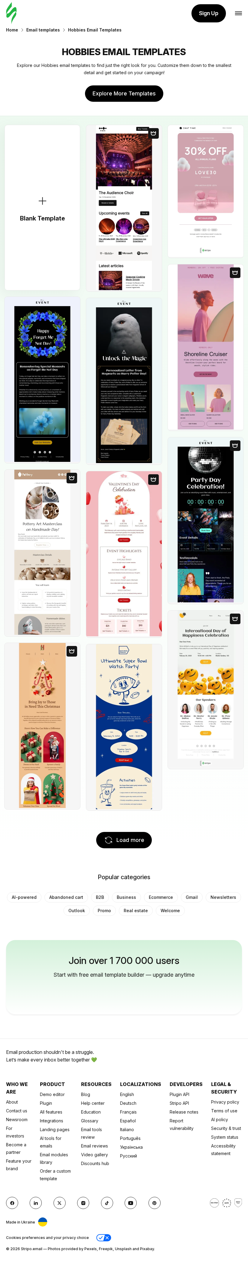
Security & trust (226, 1128)
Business (126, 897)
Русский (128, 1155)
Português (130, 1138)
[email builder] (11, 13)
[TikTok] (107, 1203)
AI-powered (24, 897)
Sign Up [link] (208, 13)
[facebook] (12, 1203)
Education (91, 1111)
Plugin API (179, 1094)
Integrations (51, 1120)
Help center (93, 1103)
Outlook (76, 910)
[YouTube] (131, 1203)
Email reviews (94, 1145)
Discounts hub (95, 1163)
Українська (131, 1147)
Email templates (43, 29)
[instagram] (83, 1203)
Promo (104, 910)
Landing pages (55, 1129)
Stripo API (179, 1103)
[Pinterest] (154, 1203)
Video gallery (94, 1154)
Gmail (192, 897)
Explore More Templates (124, 93)
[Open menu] (238, 13)
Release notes (184, 1111)
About (12, 1101)
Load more (130, 840)
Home (12, 29)
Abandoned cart (66, 897)
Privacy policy (225, 1101)
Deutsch (128, 1103)
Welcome (170, 910)
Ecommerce (161, 897)
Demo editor (52, 1094)
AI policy (219, 1119)
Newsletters (223, 897)
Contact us (16, 1110)
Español (128, 1120)
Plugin (46, 1103)
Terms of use (224, 1110)
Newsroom (17, 1119)
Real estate (136, 910)
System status (224, 1137)
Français (128, 1111)
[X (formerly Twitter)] (60, 1203)
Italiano (127, 1129)
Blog (85, 1094)
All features (51, 1111)
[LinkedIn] (36, 1203)
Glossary (89, 1120)
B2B (100, 897)
